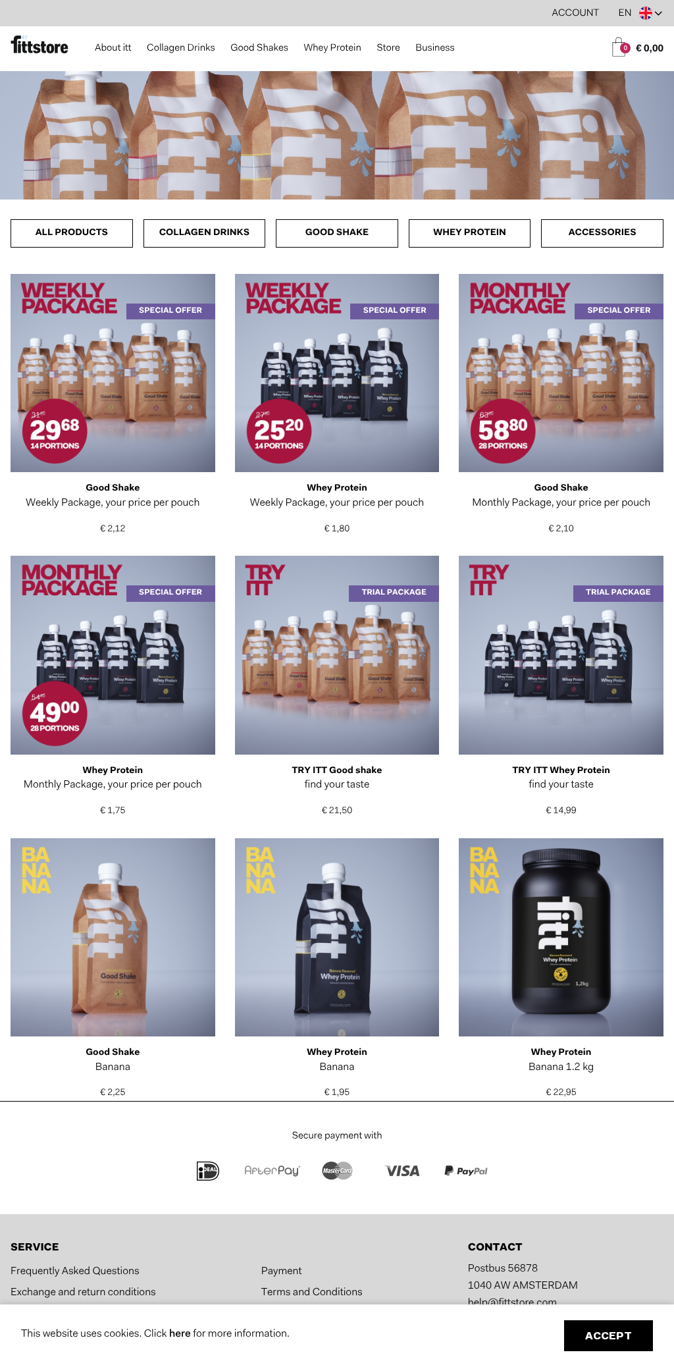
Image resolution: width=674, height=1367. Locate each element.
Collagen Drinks (181, 48)
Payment (281, 1272)
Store (388, 48)
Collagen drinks (204, 233)
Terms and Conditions (312, 1293)
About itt (113, 48)
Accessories (602, 233)
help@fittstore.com (512, 1304)
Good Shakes (259, 48)
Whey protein (469, 233)
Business (434, 48)
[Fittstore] (39, 46)
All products (72, 233)
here (181, 1334)
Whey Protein (332, 48)
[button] (640, 13)
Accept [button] (608, 1336)
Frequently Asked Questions (75, 1272)
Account (575, 13)
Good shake (337, 233)
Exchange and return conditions (83, 1293)
